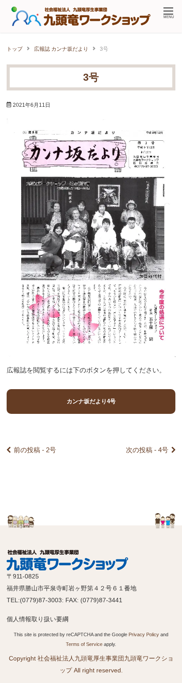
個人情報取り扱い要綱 (37, 619)
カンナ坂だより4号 (91, 401)
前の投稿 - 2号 (35, 450)
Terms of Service (84, 644)
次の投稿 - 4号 (147, 450)
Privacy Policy (144, 634)
